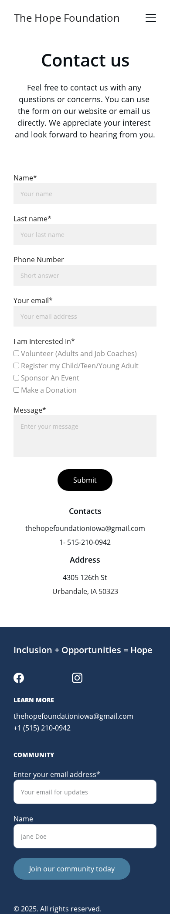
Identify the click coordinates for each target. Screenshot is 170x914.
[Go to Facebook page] (19, 678)
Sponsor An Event (49, 378)
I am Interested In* (44, 341)
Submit (85, 480)
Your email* (33, 300)
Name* (25, 178)
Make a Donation (48, 390)
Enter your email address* (57, 774)
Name (23, 819)
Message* (30, 410)
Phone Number (39, 259)
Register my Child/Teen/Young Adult (79, 365)
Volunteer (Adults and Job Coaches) (78, 353)
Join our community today (72, 869)
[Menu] (151, 18)
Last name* (32, 218)
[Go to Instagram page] (77, 678)
